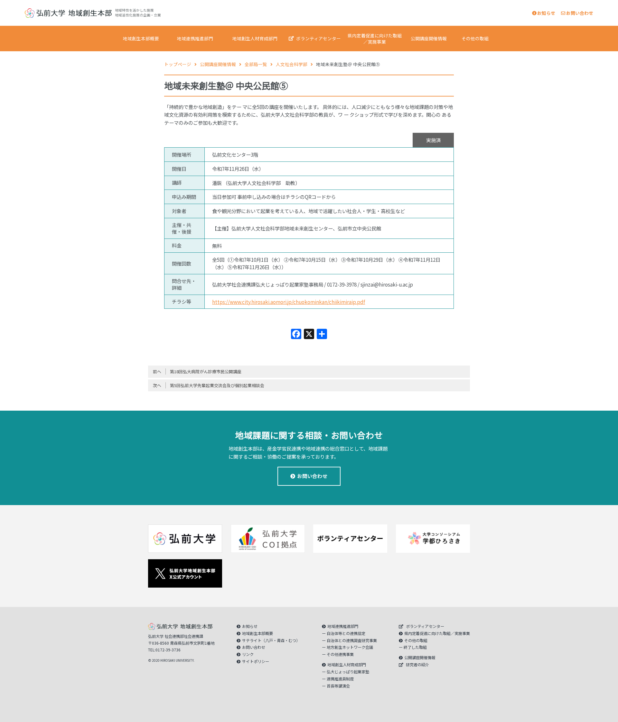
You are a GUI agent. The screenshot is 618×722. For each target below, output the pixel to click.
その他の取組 (475, 38)
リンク (248, 654)
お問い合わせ (579, 13)
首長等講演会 (338, 686)
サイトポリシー (255, 661)
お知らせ (546, 13)
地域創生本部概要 (141, 38)
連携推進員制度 (340, 679)
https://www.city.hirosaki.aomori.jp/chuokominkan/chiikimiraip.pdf (288, 301)
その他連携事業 (340, 654)
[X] (309, 334)
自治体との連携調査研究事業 (352, 640)
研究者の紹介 (417, 665)
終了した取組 (415, 647)
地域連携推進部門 (195, 38)
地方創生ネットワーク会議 (350, 647)
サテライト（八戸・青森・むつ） (271, 640)
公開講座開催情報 (429, 38)
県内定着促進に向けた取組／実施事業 (375, 38)
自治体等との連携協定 (346, 633)
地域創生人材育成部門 (254, 38)
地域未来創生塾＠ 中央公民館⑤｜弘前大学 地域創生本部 (68, 13)
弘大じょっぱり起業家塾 (348, 672)
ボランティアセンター (318, 38)
